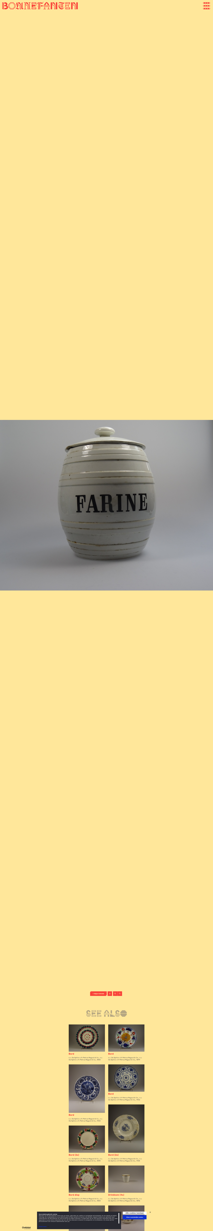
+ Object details (98, 994)
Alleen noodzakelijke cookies (134, 1217)
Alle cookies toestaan (134, 1213)
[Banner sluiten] (150, 1212)
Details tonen (43, 1226)
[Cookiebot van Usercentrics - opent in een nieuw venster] (26, 1228)
